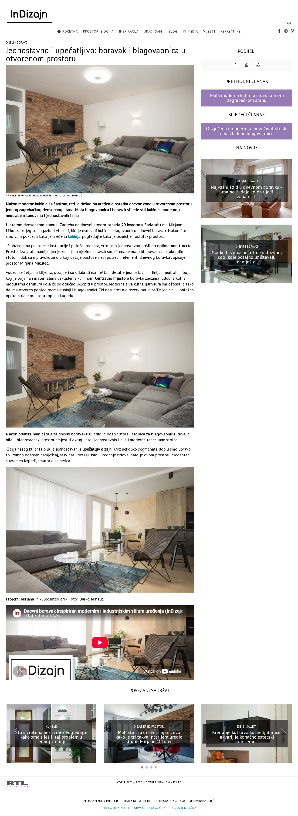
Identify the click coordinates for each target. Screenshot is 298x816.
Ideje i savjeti (247, 726)
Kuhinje (51, 726)
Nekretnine (230, 31)
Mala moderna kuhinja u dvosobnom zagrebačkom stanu (247, 97)
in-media (190, 31)
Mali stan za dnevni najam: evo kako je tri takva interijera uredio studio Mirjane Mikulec (149, 737)
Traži (288, 23)
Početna (70, 31)
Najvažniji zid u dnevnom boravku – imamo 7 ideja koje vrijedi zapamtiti (247, 191)
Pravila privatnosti (115, 807)
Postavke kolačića (183, 807)
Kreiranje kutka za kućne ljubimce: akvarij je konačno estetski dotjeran (246, 737)
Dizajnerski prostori (149, 726)
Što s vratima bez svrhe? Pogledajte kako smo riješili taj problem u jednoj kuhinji (51, 737)
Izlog (172, 31)
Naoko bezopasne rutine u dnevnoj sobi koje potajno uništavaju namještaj (247, 257)
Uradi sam (153, 31)
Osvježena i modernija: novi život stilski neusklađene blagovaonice (247, 131)
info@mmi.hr (141, 801)
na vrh (286, 782)
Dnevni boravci (17, 43)
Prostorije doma (98, 31)
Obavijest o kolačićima (149, 807)
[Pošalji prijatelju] (258, 65)
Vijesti (209, 31)
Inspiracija (129, 31)
